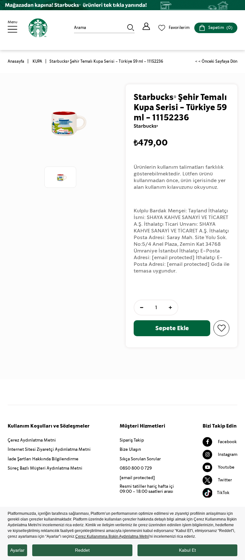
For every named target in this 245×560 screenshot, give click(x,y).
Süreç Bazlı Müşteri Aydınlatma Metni (45, 468)
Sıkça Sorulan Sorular (140, 459)
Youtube (225, 467)
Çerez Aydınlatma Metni (32, 440)
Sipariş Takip (132, 440)
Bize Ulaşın (130, 449)
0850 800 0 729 (136, 468)
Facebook (227, 441)
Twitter (224, 480)
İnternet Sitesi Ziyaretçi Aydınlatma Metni (49, 449)
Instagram (227, 454)
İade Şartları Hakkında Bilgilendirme (43, 459)
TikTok (223, 492)
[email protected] (173, 257)
